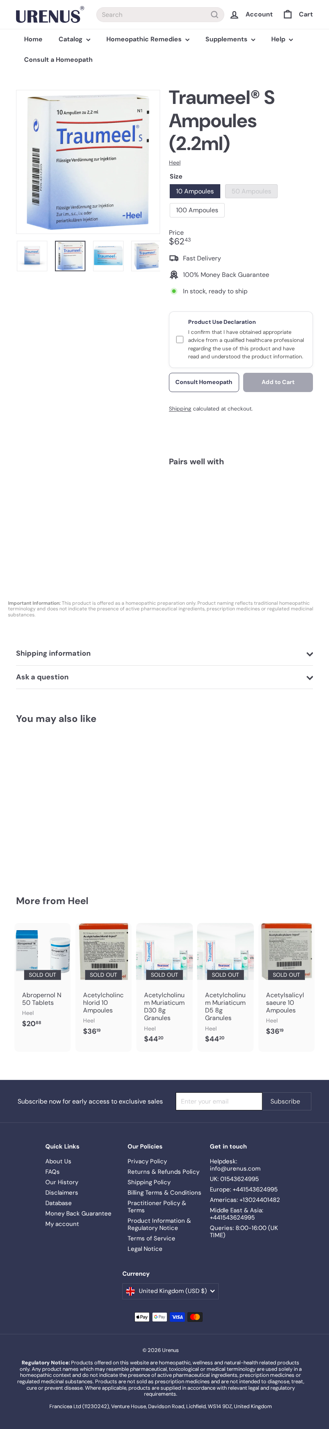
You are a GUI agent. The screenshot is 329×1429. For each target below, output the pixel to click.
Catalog (71, 39)
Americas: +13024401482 (245, 1200)
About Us (58, 1161)
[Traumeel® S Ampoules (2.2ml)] (241, 506)
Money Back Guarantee (78, 1213)
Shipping (180, 408)
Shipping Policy (149, 1182)
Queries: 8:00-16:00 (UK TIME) (244, 1231)
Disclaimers (61, 1193)
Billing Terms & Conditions (164, 1193)
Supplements (227, 39)
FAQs (52, 1172)
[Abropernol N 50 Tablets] (42, 980)
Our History (61, 1182)
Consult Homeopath (203, 382)
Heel (78, 900)
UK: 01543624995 (234, 1179)
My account (62, 1224)
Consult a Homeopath (58, 59)
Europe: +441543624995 (244, 1189)
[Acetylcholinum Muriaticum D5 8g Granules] (225, 987)
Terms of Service (151, 1238)
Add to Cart (278, 382)
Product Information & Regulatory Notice (159, 1224)
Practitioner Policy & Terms (157, 1206)
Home (33, 39)
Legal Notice (145, 1249)
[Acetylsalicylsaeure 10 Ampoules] (286, 983)
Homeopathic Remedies (144, 39)
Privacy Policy (147, 1161)
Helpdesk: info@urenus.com (235, 1165)
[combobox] (160, 14)
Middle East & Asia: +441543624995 (236, 1214)
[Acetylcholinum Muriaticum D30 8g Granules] (164, 987)
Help (279, 39)
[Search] (214, 14)
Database (58, 1203)
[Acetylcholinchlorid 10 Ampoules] (103, 983)
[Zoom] (88, 162)
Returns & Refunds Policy (163, 1172)
